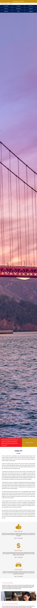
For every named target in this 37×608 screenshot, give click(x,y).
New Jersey (31, 6)
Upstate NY (31, 8)
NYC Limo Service (5, 3)
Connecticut (6, 6)
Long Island (18, 6)
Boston (18, 11)
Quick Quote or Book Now (18, 1)
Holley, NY (10, 3)
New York (6, 8)
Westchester (6, 11)
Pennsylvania (18, 8)
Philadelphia (31, 11)
